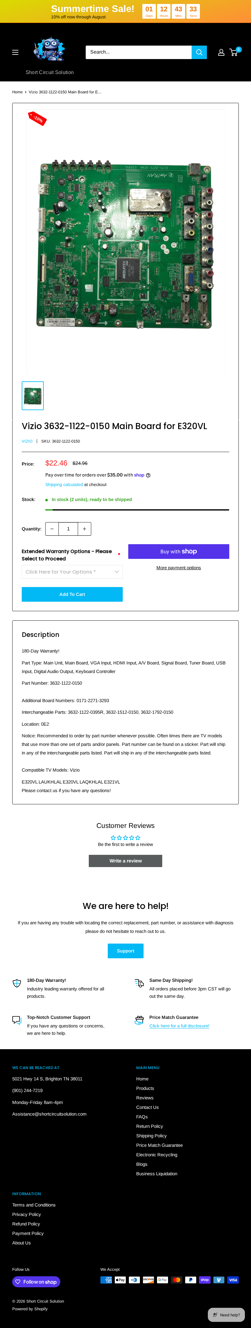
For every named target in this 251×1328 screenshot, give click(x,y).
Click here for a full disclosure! (179, 1025)
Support (125, 950)
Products (145, 1088)
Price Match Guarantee (159, 1145)
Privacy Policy (26, 1214)
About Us (21, 1242)
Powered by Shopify (30, 1309)
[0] (234, 52)
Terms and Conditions (34, 1204)
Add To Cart (72, 594)
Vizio (27, 441)
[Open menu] (15, 52)
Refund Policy (26, 1223)
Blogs (142, 1164)
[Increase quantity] (84, 528)
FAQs (142, 1116)
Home (17, 92)
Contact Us (147, 1107)
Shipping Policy (151, 1135)
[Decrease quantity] (52, 528)
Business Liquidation (156, 1173)
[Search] (199, 52)
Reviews (145, 1097)
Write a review (126, 860)
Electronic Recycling (156, 1154)
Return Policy (149, 1126)
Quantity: (32, 528)
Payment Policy (28, 1233)
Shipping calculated (64, 484)
